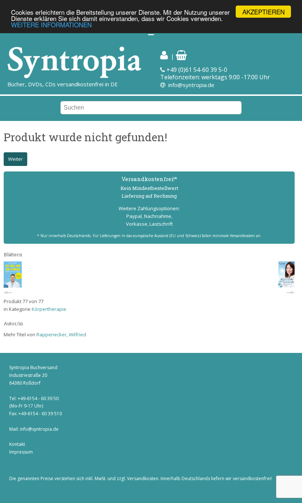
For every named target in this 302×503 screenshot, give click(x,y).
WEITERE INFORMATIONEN (51, 24)
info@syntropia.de (191, 85)
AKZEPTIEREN (263, 11)
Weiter (15, 159)
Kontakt (17, 444)
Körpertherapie (49, 309)
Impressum (21, 452)
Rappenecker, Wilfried (61, 334)
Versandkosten (142, 478)
